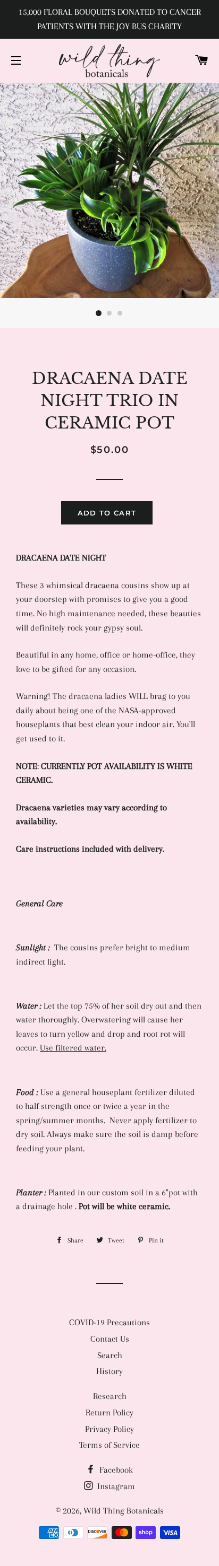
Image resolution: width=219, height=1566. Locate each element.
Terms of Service (109, 1445)
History (109, 1371)
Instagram (115, 1486)
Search (109, 1355)
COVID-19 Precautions (109, 1322)
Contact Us (109, 1339)
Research (110, 1396)
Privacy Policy (109, 1429)
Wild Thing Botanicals (123, 1511)
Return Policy (109, 1412)
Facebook (115, 1470)
